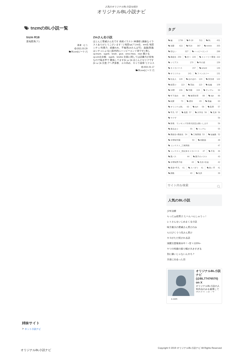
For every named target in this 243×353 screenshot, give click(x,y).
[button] (219, 186)
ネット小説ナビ (33, 329)
